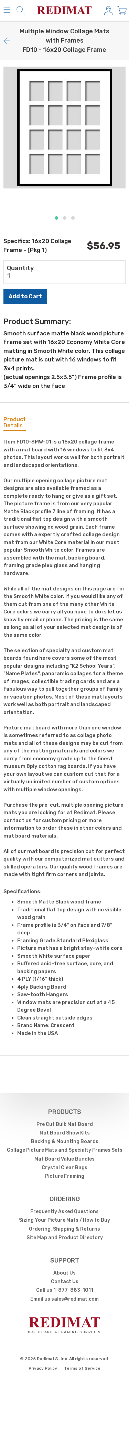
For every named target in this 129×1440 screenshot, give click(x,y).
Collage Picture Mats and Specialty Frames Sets (64, 1150)
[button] (56, 218)
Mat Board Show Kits (65, 1133)
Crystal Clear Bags (64, 1168)
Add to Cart (25, 296)
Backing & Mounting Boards (64, 1141)
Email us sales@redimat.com (64, 1299)
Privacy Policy (43, 1368)
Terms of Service (82, 1368)
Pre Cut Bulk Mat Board (64, 1124)
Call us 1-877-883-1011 (64, 1290)
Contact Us (64, 1282)
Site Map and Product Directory (64, 1238)
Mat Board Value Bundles (64, 1159)
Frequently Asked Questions (64, 1211)
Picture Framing (64, 1176)
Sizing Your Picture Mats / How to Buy (64, 1220)
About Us (64, 1273)
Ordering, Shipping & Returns (64, 1229)
